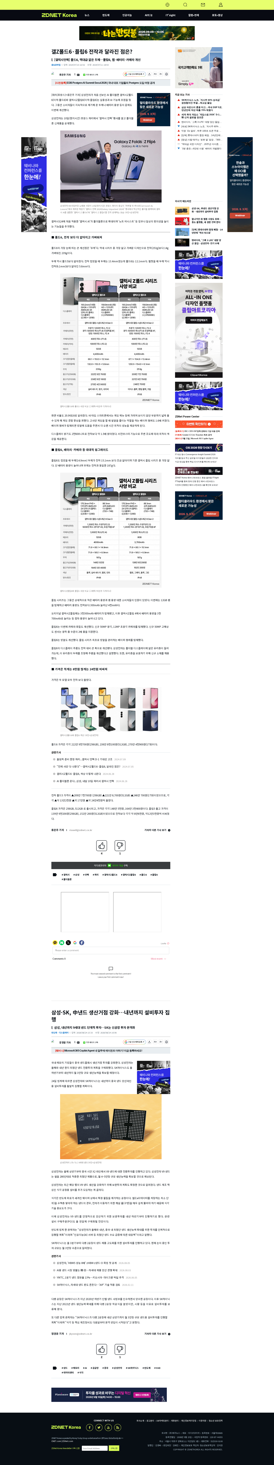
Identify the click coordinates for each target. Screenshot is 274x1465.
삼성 (77, 874)
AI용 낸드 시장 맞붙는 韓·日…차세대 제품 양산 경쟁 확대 (87, 1270)
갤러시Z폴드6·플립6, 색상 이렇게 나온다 (79, 774)
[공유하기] (149, 74)
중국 (106, 1367)
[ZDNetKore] (63, 8)
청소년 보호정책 (216, 1420)
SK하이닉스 (133, 1367)
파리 (97, 874)
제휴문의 (175, 1420)
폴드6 (144, 874)
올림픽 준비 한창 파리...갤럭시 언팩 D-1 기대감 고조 (84, 759)
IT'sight (171, 15)
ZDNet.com (67, 1441)
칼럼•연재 (193, 15)
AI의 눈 (149, 15)
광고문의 (150, 1420)
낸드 (65, 1367)
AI (86, 1367)
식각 (81, 1372)
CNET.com (56, 1441)
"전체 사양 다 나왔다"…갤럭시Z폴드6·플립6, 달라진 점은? (88, 766)
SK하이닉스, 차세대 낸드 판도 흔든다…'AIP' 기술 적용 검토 (88, 1285)
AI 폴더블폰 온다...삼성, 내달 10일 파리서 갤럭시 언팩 (85, 781)
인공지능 (127, 15)
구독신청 (114, 1448)
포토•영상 (217, 15)
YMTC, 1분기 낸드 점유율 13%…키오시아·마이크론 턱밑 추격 (90, 1277)
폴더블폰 (67, 879)
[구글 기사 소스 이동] (134, 74)
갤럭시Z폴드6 (110, 874)
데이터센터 (68, 1372)
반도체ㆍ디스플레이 (59, 1032)
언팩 (87, 874)
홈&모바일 (56, 64)
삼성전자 (118, 1367)
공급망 (95, 1367)
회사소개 (140, 1420)
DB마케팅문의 (163, 1420)
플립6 (155, 874)
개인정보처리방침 (188, 1420)
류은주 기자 (65, 74)
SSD (158, 1367)
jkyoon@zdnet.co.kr (80, 1333)
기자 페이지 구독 (92, 74)
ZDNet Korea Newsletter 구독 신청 (65, 1448)
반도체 (106, 15)
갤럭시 (66, 874)
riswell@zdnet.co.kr (80, 830)
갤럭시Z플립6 (129, 874)
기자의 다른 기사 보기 (155, 830)
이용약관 (202, 1420)
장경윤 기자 (65, 1042)
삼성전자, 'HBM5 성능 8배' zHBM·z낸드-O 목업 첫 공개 (87, 1263)
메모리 (76, 1367)
